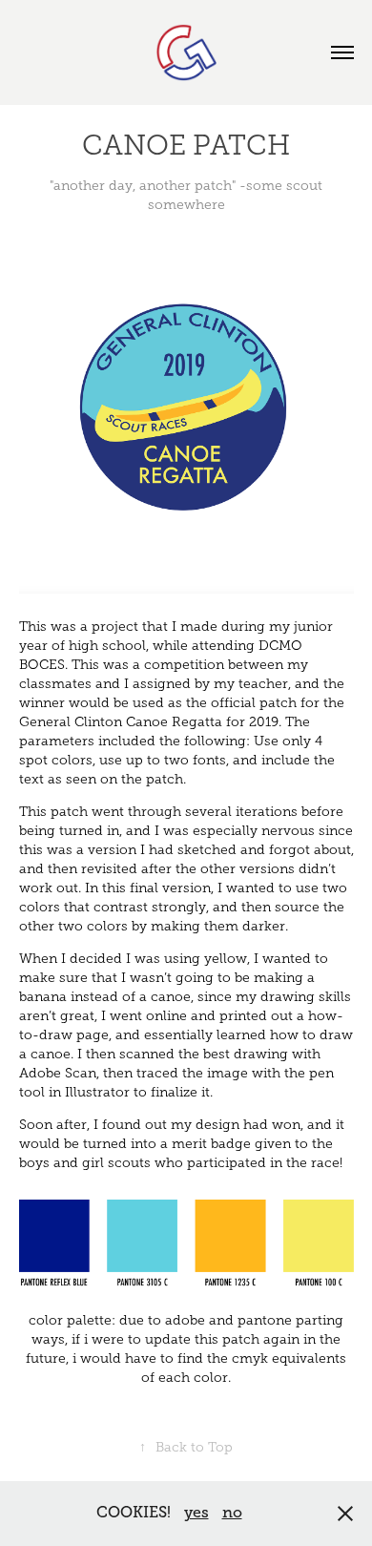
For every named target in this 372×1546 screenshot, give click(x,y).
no (232, 1512)
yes (196, 1512)
